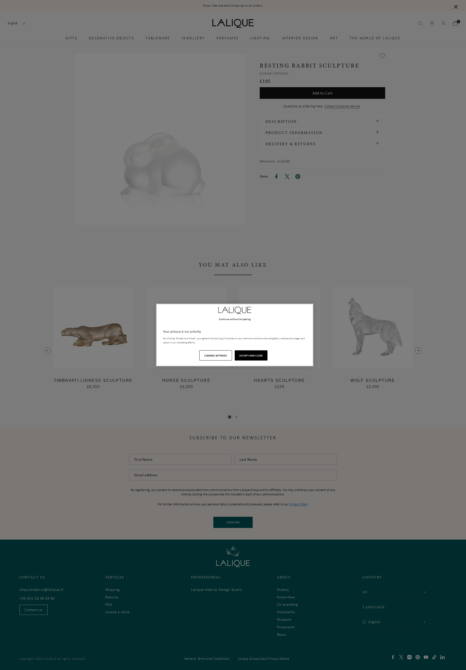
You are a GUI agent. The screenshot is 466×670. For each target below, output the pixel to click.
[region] (235, 335)
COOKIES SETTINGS (215, 355)
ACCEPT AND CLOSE (251, 355)
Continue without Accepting (235, 319)
